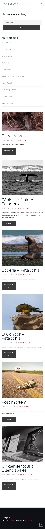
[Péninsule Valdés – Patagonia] (22, 177)
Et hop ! (9, 419)
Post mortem (14, 402)
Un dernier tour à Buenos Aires (18, 468)
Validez (21, 27)
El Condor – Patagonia (13, 336)
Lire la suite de (10, 152)
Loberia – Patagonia (20, 270)
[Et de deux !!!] (22, 121)
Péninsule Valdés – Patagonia (20, 201)
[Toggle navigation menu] (41, 4)
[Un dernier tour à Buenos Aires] (22, 444)
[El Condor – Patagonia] (22, 312)
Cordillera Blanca (7, 96)
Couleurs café (6, 69)
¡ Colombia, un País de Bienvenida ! (13, 76)
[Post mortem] (22, 380)
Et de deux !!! (14, 135)
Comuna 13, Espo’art (8, 49)
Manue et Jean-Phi (23, 140)
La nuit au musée (7, 56)
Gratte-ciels (5, 63)
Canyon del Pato (7, 103)
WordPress (28, 520)
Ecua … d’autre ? (7, 83)
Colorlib (12, 520)
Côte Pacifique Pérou (9, 90)
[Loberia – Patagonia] (22, 248)
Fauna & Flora (6, 43)
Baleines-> (9, 223)
